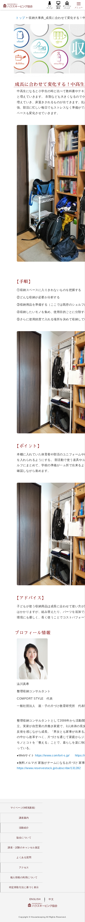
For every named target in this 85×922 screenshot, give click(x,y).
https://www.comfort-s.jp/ (52, 755)
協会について (23, 837)
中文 (51, 899)
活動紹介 (24, 827)
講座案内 (24, 817)
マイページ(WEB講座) (22, 807)
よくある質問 (23, 857)
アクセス (24, 867)
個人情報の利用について (24, 877)
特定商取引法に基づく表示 (24, 887)
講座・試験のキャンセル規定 (24, 847)
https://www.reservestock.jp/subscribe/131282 (49, 768)
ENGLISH (35, 899)
